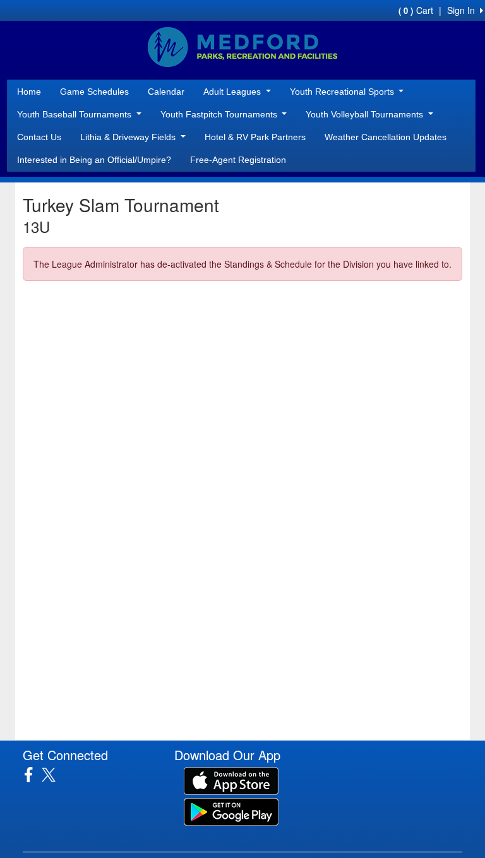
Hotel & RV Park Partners (255, 137)
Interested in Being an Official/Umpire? (94, 160)
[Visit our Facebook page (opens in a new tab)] (33, 774)
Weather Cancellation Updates (385, 137)
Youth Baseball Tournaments (75, 114)
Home (29, 91)
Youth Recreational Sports (343, 91)
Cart (415, 10)
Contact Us (39, 137)
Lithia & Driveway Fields (129, 137)
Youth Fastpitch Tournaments (220, 114)
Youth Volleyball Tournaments (366, 114)
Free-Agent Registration (238, 160)
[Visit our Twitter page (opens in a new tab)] (53, 775)
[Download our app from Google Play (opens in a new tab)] (231, 810)
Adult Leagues (233, 91)
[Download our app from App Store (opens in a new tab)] (231, 779)
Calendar (166, 91)
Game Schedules (94, 91)
